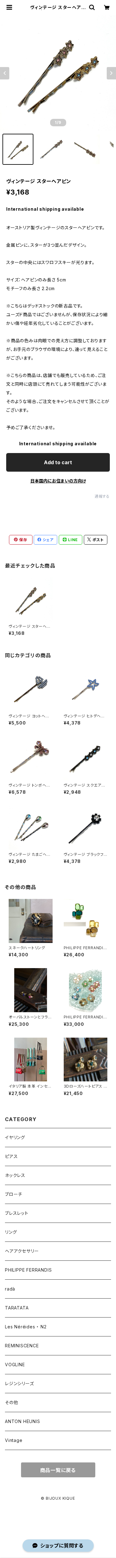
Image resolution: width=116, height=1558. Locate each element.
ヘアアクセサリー (22, 1251)
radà (10, 1288)
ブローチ (13, 1194)
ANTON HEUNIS (22, 1421)
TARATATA (16, 1307)
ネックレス (15, 1175)
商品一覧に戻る (58, 1470)
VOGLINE (15, 1364)
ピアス (11, 1156)
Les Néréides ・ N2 (26, 1326)
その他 (11, 1402)
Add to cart (58, 462)
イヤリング (15, 1137)
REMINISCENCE (22, 1345)
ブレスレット (16, 1213)
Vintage (14, 1440)
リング (11, 1232)
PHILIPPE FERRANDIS (28, 1270)
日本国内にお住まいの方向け (58, 480)
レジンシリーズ (19, 1383)
